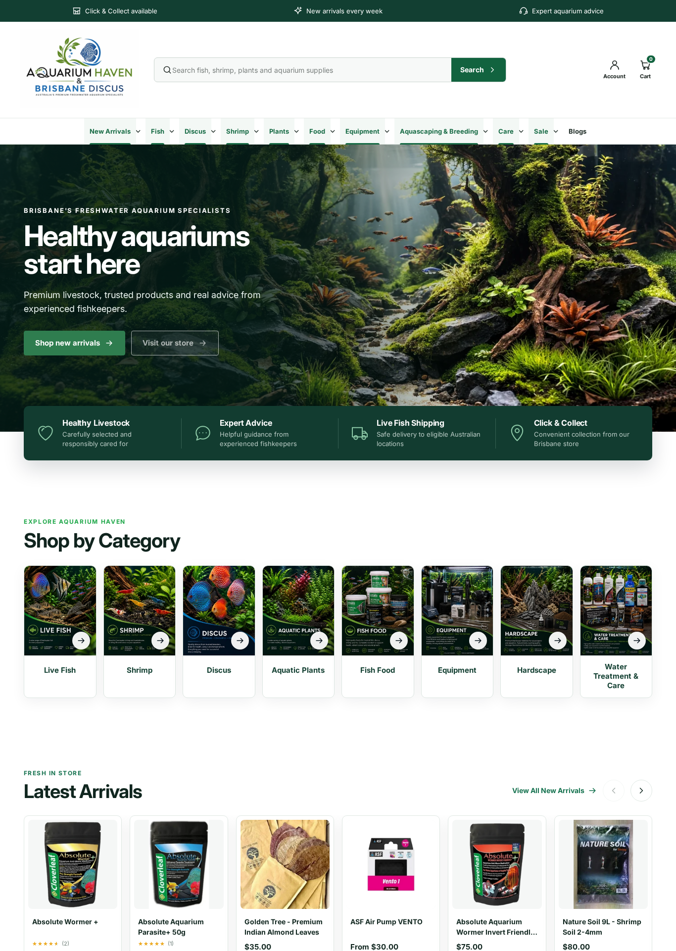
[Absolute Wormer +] (72, 862)
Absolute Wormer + (65, 921)
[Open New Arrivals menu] (139, 131)
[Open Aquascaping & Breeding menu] (487, 131)
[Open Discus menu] (215, 131)
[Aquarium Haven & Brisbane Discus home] (80, 68)
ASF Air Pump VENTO (386, 921)
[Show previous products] (614, 790)
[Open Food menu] (334, 131)
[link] (175, 343)
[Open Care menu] (523, 131)
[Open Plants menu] (298, 131)
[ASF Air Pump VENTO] (390, 862)
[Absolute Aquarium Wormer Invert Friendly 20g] (496, 862)
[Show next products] (641, 790)
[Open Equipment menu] (388, 131)
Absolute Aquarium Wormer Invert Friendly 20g (495, 931)
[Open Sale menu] (557, 131)
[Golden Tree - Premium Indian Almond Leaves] (285, 862)
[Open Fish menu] (173, 131)
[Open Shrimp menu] (258, 131)
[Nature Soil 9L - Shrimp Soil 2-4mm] (603, 862)
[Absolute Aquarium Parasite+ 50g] (178, 862)
